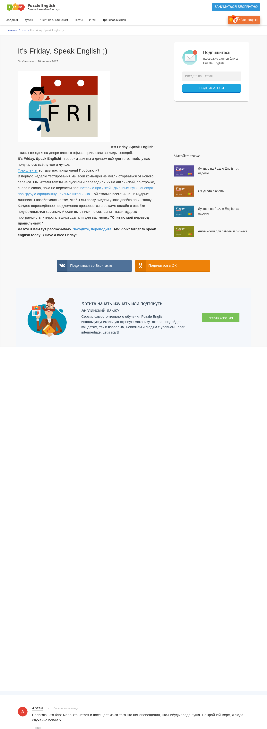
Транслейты (28, 170)
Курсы (28, 19)
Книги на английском (54, 19)
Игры (92, 19)
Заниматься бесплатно (236, 7)
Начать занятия (221, 317)
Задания (12, 19)
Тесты (78, 19)
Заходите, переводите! (93, 229)
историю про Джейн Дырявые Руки (108, 188)
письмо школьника (75, 194)
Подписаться (211, 88)
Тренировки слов (114, 19)
